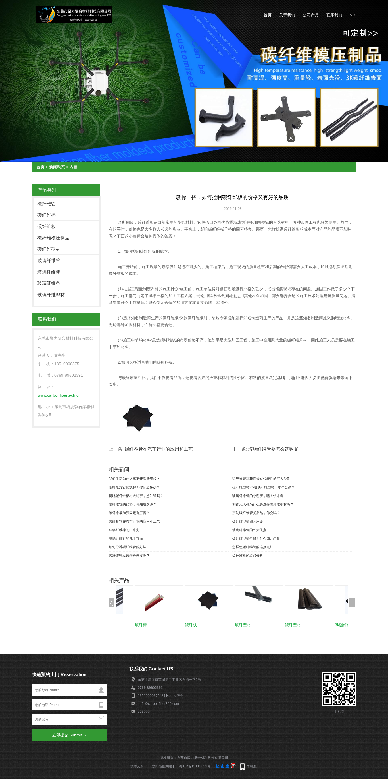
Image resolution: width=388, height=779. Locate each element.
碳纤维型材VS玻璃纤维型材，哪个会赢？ (263, 487)
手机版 (252, 766)
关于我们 (287, 15)
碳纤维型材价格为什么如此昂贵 (256, 538)
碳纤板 (191, 625)
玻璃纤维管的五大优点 (249, 530)
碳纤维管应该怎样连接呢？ (129, 556)
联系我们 (334, 15)
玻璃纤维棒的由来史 (124, 530)
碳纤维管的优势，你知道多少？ (133, 504)
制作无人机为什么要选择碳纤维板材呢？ (263, 504)
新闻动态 (57, 167)
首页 (268, 15)
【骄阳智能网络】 (162, 766)
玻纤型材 (243, 625)
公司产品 (311, 15)
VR (352, 15)
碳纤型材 (293, 625)
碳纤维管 (46, 203)
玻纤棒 (141, 625)
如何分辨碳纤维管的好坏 (127, 547)
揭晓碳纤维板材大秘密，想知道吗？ (136, 496)
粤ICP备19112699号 (195, 766)
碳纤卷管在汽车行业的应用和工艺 (159, 449)
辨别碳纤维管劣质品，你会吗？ (256, 513)
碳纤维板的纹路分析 (247, 556)
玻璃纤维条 (48, 283)
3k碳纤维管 (345, 625)
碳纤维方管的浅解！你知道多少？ (134, 487)
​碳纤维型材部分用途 (247, 521)
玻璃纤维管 (48, 260)
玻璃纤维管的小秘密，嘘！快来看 (257, 496)
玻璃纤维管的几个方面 (126, 538)
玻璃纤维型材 (51, 294)
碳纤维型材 (48, 249)
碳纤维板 (46, 226)
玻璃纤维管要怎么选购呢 (273, 449)
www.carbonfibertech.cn (59, 395)
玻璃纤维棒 (48, 272)
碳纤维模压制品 (53, 237)
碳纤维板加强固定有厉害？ (129, 513)
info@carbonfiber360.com (159, 704)
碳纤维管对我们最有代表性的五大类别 (261, 479)
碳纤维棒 (46, 215)
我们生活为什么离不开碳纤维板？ (134, 479)
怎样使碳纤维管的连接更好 (252, 547)
